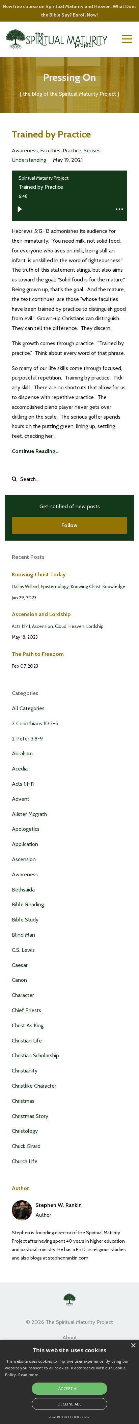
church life (24, 1161)
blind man (23, 935)
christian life (27, 1040)
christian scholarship (35, 1055)
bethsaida (23, 889)
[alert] (69, 1382)
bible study (25, 919)
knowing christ (86, 586)
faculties (50, 150)
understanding (29, 160)
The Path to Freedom (38, 654)
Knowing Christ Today (39, 574)
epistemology (55, 586)
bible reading (28, 904)
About (69, 1337)
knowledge (114, 586)
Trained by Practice (51, 134)
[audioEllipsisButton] (119, 209)
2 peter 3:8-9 (27, 738)
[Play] (19, 209)
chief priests (26, 1010)
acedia (20, 768)
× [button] (133, 1345)
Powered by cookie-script (70, 1417)
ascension (42, 626)
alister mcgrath (29, 814)
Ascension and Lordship (41, 614)
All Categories (28, 708)
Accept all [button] (69, 1388)
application (25, 844)
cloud (60, 626)
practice (72, 150)
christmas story (30, 1116)
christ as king (28, 1025)
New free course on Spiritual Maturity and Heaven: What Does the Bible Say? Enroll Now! (70, 10)
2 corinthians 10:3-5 (35, 723)
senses (92, 150)
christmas (23, 1101)
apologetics (25, 829)
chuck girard (26, 1146)
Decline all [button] (69, 1403)
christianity (24, 1070)
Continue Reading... (36, 451)
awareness (25, 150)
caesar (20, 965)
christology (25, 1131)
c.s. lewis (23, 950)
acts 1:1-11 (21, 626)
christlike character (34, 1086)
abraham (22, 753)
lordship (95, 626)
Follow (69, 525)
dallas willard (25, 586)
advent (20, 799)
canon (19, 980)
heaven (76, 626)
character (23, 995)
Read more (28, 1374)
